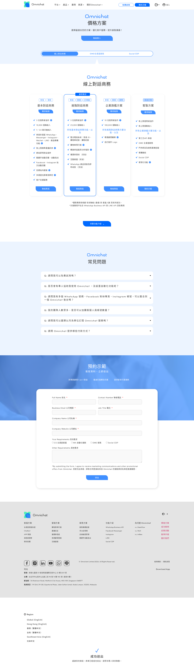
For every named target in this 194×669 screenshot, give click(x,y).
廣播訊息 (55, 531)
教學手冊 (165, 534)
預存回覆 (27, 542)
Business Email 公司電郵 (63, 408)
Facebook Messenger (114, 531)
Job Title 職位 (104, 408)
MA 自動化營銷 (79, 443)
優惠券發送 (56, 534)
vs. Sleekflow (140, 527)
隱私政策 (166, 562)
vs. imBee (138, 534)
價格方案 (165, 523)
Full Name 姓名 (59, 397)
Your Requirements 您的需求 (64, 439)
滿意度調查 (28, 538)
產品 (65, 4)
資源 (80, 4)
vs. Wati (138, 531)
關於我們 (165, 538)
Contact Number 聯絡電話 (110, 397)
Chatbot (27, 531)
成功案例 (165, 527)
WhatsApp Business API (115, 527)
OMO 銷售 (97, 443)
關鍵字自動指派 (85, 538)
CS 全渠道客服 (60, 443)
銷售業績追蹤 (84, 527)
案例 (74, 4)
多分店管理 (83, 531)
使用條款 (157, 562)
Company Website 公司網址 (64, 429)
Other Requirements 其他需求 (65, 448)
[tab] (97, 224)
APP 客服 (27, 534)
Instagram (110, 534)
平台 (56, 4)
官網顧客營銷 (57, 538)
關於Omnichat (94, 4)
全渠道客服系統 (29, 527)
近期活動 (165, 530)
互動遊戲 (55, 542)
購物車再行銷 (57, 527)
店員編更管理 (84, 534)
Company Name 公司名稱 (63, 418)
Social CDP (113, 443)
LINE (107, 538)
